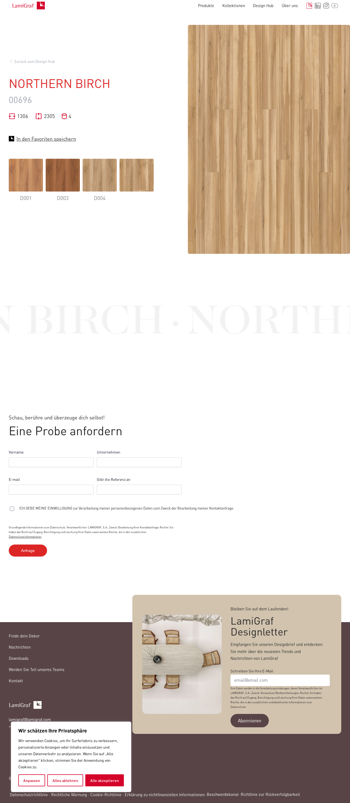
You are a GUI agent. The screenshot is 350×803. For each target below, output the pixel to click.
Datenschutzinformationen (25, 536)
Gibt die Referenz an (113, 479)
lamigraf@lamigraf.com (30, 719)
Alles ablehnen (65, 780)
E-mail (14, 479)
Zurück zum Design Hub (34, 61)
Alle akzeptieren (104, 780)
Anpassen (31, 780)
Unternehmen (108, 451)
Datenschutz (238, 706)
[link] (26, 184)
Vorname (16, 451)
